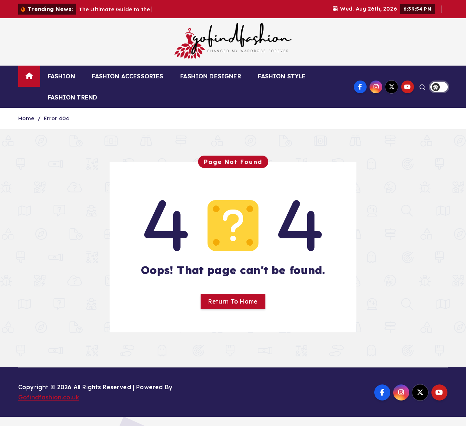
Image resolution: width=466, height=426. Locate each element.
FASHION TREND (72, 97)
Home (26, 118)
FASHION (61, 76)
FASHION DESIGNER (210, 76)
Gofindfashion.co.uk (48, 397)
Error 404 (56, 118)
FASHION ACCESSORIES (127, 76)
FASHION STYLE (281, 76)
